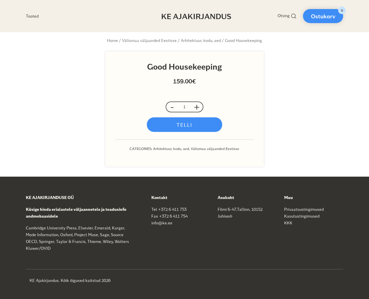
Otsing (284, 15)
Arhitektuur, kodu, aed (201, 40)
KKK (288, 222)
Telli (184, 125)
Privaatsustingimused (304, 209)
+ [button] (197, 107)
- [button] (172, 107)
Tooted (32, 16)
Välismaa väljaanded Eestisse (149, 40)
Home (112, 40)
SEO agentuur (171, 280)
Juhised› (225, 216)
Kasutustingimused (302, 216)
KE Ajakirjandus (196, 16)
